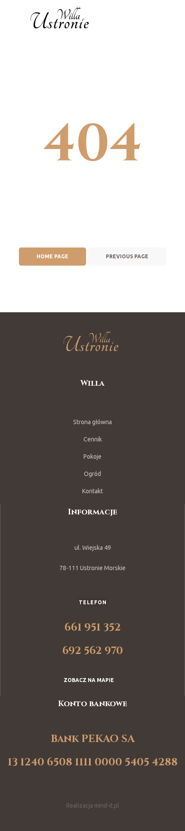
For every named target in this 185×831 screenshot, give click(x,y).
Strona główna (92, 422)
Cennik (92, 439)
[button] (92, 680)
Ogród (92, 473)
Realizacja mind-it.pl (92, 805)
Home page (52, 256)
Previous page (127, 256)
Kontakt (92, 491)
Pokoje (92, 456)
